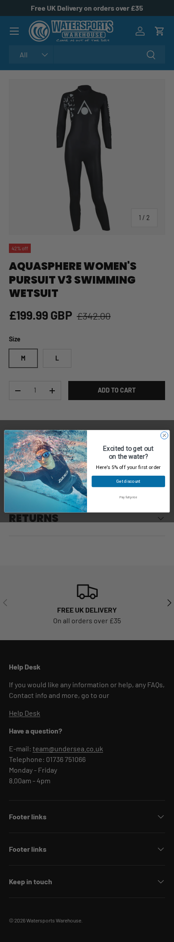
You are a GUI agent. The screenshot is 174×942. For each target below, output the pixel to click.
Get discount (128, 480)
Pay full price (128, 497)
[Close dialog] (164, 435)
